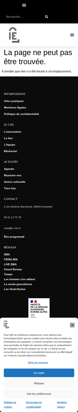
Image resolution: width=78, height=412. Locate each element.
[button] (72, 325)
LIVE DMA (10, 264)
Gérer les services (38, 362)
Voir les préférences (39, 393)
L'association (12, 131)
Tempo (8, 274)
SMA (7, 254)
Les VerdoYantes (15, 289)
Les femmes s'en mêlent (19, 279)
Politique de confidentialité (21, 113)
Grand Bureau (13, 269)
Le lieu (8, 138)
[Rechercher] (46, 17)
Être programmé (14, 236)
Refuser (39, 383)
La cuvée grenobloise (18, 284)
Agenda (9, 168)
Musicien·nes (12, 175)
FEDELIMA (11, 259)
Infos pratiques (14, 101)
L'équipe (9, 144)
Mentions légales (15, 107)
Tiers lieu (10, 188)
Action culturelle (14, 181)
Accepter (39, 372)
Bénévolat (10, 151)
